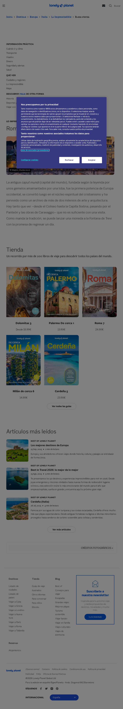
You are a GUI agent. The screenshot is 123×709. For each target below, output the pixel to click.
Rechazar (69, 160)
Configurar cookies (29, 160)
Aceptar (92, 160)
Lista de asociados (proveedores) (35, 150)
